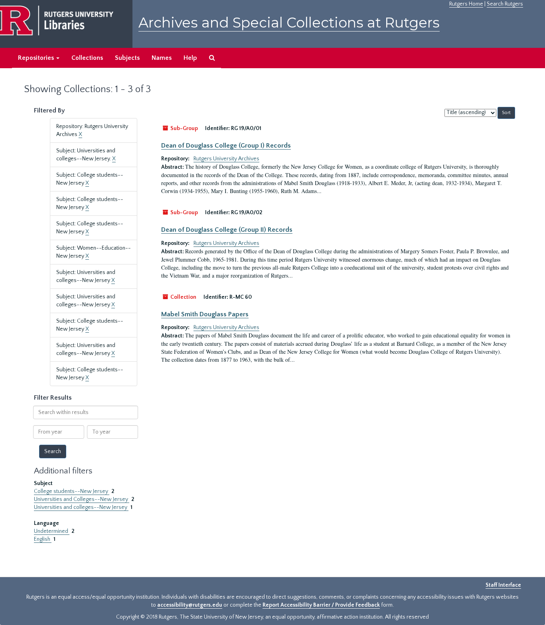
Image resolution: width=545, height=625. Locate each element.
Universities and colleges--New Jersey (81, 507)
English (42, 539)
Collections (87, 57)
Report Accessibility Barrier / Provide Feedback (321, 605)
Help (190, 57)
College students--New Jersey (71, 491)
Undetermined (51, 531)
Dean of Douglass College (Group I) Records (226, 145)
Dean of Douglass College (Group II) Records (226, 229)
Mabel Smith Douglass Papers (205, 314)
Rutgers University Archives (226, 159)
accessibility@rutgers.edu (189, 605)
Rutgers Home (466, 4)
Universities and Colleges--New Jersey (81, 499)
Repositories (36, 57)
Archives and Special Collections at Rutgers (289, 22)
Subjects (127, 57)
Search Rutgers (505, 4)
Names (162, 57)
